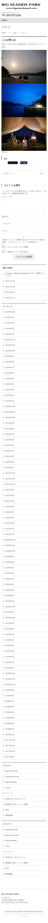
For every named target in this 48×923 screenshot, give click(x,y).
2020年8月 (9, 562)
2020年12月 (10, 540)
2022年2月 (9, 462)
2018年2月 (9, 729)
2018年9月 (9, 690)
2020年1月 (9, 601)
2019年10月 (10, 618)
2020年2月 (9, 595)
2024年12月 (10, 312)
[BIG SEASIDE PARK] (21, 7)
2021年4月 (9, 518)
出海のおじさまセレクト (15, 799)
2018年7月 (9, 701)
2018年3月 (9, 723)
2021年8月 (9, 495)
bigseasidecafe (11, 771)
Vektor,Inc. (41, 914)
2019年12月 (10, 607)
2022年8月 (9, 429)
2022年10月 (10, 417)
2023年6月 (9, 373)
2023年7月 (9, 367)
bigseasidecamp (12, 776)
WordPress (17, 914)
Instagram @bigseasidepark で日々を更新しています (24, 274)
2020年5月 (9, 579)
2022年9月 (9, 423)
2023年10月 (10, 351)
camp (3, 46)
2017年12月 (10, 740)
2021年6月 (9, 506)
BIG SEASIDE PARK (21, 912)
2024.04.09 (10, 287)
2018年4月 (9, 718)
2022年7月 (9, 434)
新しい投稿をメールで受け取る (15, 252)
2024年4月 (9, 323)
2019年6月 (9, 640)
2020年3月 (9, 590)
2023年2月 (9, 395)
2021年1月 (9, 534)
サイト (5, 231)
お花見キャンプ (8, 173)
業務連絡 (9, 815)
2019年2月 (9, 662)
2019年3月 (9, 657)
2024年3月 (9, 328)
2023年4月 (9, 384)
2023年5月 (9, 378)
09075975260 (13, 15)
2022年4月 (9, 451)
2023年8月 (9, 362)
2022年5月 (9, 445)
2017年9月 (9, 757)
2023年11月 (10, 345)
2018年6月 (9, 707)
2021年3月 (9, 523)
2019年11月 (10, 612)
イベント (9, 793)
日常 (7, 810)
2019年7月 (9, 634)
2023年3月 (9, 390)
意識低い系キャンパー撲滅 (16, 804)
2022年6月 (9, 440)
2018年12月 (10, 673)
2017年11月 (10, 746)
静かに (43, 173)
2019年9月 (9, 623)
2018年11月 (10, 679)
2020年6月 (9, 573)
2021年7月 (9, 501)
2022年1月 (9, 467)
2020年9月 (9, 556)
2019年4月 (9, 651)
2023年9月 (9, 356)
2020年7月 (9, 568)
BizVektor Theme (28, 914)
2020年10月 (10, 551)
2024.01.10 (10, 298)
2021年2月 (9, 529)
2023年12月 (10, 340)
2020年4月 (9, 584)
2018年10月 (10, 684)
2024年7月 (9, 317)
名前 (5, 216)
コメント (7, 196)
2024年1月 (9, 334)
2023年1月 (9, 401)
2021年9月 (9, 490)
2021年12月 (10, 473)
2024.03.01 (10, 292)
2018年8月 (9, 696)
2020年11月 (10, 545)
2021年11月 (10, 479)
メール (6, 224)
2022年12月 (10, 406)
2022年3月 (9, 456)
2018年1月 (9, 734)
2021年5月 (9, 512)
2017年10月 (10, 751)
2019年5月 (9, 645)
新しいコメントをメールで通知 (15, 247)
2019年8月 (9, 629)
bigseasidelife (11, 782)
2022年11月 (10, 412)
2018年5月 (9, 712)
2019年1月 (9, 668)
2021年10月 (10, 484)
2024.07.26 (10, 281)
